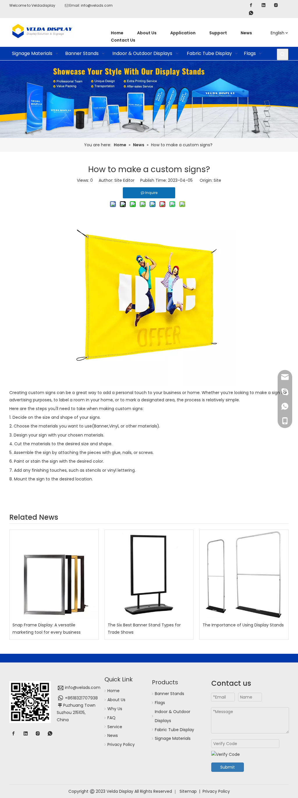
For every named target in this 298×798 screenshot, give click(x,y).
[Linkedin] (263, 5)
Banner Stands (169, 694)
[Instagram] (276, 5)
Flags (160, 703)
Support (218, 33)
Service (114, 727)
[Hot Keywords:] (282, 54)
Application (183, 33)
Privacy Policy (121, 744)
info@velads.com (97, 5)
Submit (227, 767)
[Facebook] (251, 5)
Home (117, 33)
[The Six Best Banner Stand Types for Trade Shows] (149, 574)
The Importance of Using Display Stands (243, 625)
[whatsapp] (251, 13)
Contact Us (123, 40)
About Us (147, 33)
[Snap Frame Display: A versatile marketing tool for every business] (54, 574)
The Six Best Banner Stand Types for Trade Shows (144, 628)
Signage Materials (173, 738)
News (246, 33)
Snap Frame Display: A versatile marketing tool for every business (47, 628)
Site (217, 180)
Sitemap (188, 791)
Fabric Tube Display (174, 730)
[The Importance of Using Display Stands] (244, 574)
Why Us (114, 709)
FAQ (111, 718)
